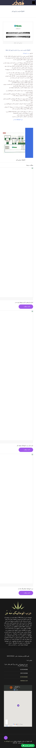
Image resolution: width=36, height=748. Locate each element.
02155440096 (24, 669)
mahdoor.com (24, 680)
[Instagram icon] (8, 745)
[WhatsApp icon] (11, 745)
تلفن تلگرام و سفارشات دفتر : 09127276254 (18, 656)
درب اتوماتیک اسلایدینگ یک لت (25, 588)
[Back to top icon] (6, 738)
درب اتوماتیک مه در (18, 119)
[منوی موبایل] (33, 2)
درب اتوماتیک (26, 53)
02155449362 (24, 677)
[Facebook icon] (10, 745)
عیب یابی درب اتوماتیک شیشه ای (25, 445)
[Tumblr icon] (6, 745)
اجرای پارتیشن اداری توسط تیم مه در (24, 302)
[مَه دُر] (18, 2)
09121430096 (24, 673)
